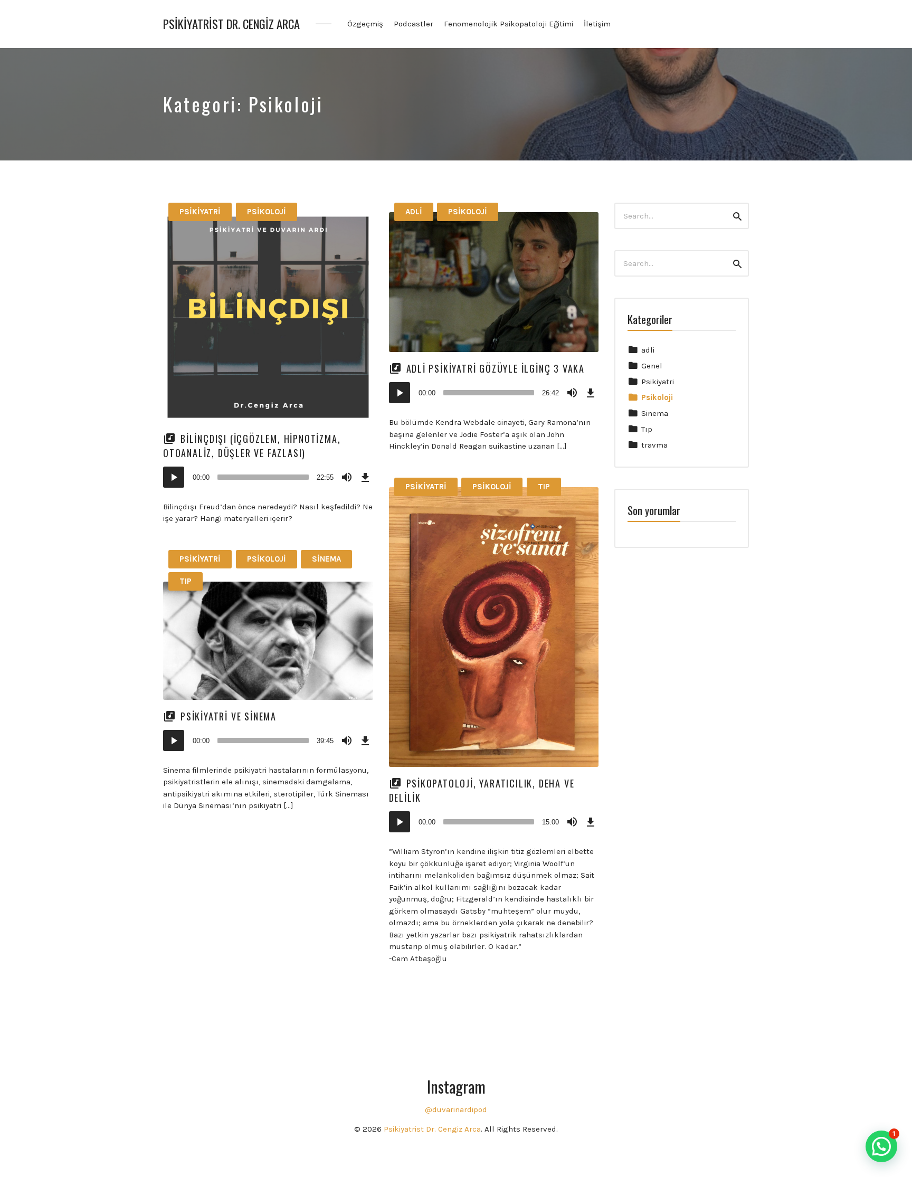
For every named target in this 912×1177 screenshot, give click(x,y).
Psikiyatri (200, 211)
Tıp (544, 486)
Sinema (326, 559)
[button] (881, 1146)
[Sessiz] (347, 477)
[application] (268, 477)
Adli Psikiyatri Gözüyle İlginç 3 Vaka (495, 368)
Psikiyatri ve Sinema (228, 716)
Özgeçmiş (365, 24)
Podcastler (413, 24)
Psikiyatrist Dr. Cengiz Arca (231, 24)
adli (413, 211)
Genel (651, 366)
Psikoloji (266, 211)
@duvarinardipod (456, 1109)
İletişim (597, 24)
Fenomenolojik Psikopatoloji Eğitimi (508, 24)
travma (654, 445)
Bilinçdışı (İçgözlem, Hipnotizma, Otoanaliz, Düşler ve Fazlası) (251, 446)
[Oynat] (173, 477)
